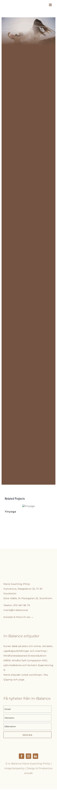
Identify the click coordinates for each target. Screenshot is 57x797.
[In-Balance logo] (20, 566)
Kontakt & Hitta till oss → (18, 617)
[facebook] (21, 756)
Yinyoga (28, 506)
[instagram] (28, 756)
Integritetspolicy (14, 768)
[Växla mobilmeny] (50, 5)
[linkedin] (35, 756)
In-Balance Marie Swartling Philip (29, 763)
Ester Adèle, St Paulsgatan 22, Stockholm (27, 598)
